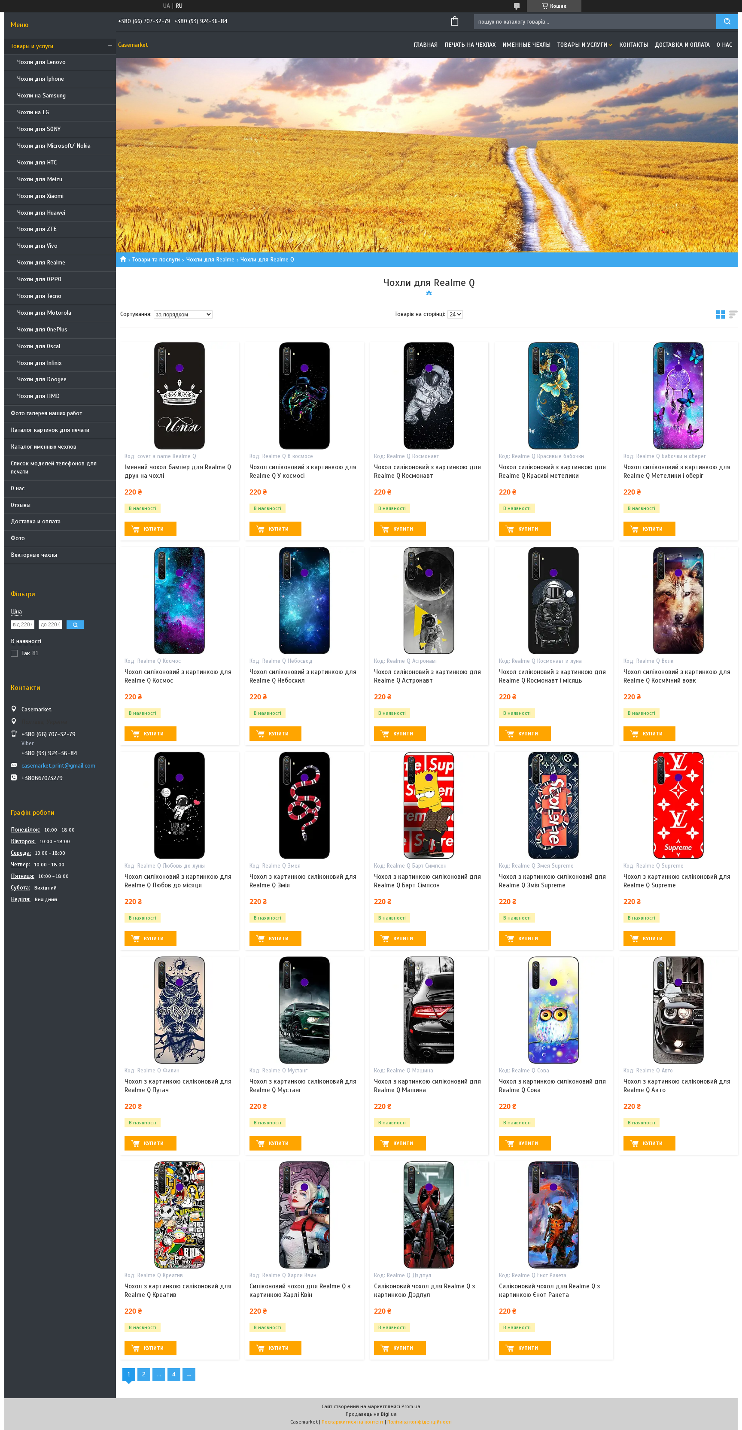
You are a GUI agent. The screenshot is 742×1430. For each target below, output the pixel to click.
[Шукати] (727, 21)
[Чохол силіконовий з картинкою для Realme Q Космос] (179, 600)
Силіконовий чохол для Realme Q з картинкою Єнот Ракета (549, 1290)
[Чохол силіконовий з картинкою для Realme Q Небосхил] (304, 600)
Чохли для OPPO (39, 279)
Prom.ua (410, 1406)
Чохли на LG (33, 112)
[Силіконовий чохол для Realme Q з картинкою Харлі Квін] (304, 1215)
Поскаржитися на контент (352, 1422)
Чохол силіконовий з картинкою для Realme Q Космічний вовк (676, 676)
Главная (426, 45)
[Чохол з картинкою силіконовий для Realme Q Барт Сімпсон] (429, 805)
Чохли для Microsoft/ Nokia (54, 145)
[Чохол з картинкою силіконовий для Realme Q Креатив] (179, 1215)
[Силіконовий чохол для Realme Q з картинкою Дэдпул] (429, 1215)
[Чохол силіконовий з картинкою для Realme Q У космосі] (304, 395)
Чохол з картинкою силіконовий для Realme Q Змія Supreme (552, 881)
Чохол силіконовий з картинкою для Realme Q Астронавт (427, 676)
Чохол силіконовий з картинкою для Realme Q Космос (178, 676)
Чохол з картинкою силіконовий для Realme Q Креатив (178, 1290)
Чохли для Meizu (39, 179)
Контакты (633, 45)
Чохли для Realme (41, 262)
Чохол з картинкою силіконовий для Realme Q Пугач (178, 1086)
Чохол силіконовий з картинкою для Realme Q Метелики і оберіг (676, 471)
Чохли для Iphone (40, 78)
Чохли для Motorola (44, 312)
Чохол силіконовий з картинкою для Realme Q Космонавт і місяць (552, 676)
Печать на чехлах (470, 45)
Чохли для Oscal (38, 346)
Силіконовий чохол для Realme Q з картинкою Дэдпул (424, 1290)
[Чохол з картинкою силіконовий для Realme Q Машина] (429, 1010)
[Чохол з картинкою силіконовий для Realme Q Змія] (304, 805)
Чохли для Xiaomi (40, 196)
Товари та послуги (156, 259)
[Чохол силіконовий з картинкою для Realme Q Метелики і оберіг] (678, 395)
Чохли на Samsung (41, 95)
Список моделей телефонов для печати (54, 467)
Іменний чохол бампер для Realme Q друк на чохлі (178, 471)
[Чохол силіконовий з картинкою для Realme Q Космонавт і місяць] (554, 600)
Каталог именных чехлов (43, 446)
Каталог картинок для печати (50, 430)
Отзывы (20, 505)
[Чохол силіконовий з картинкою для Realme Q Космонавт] (429, 395)
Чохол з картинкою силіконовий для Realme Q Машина (427, 1086)
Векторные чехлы (34, 555)
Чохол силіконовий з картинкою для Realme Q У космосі (302, 471)
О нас (17, 488)
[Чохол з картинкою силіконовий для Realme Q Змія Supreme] (554, 805)
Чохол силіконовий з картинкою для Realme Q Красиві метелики (552, 471)
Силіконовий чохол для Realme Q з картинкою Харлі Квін (299, 1290)
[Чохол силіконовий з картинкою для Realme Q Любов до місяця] (179, 805)
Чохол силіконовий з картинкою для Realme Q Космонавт (427, 471)
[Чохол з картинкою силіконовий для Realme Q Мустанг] (304, 1010)
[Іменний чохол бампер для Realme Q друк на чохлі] (179, 395)
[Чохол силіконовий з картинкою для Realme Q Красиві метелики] (554, 395)
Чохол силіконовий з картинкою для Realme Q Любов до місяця (178, 881)
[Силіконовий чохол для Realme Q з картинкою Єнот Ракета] (554, 1215)
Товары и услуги (32, 46)
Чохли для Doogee (42, 379)
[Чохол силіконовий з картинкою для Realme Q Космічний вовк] (678, 600)
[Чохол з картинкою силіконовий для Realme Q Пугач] (179, 1010)
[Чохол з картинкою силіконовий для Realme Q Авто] (678, 1010)
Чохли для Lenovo (41, 62)
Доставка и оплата (36, 521)
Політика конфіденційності (419, 1422)
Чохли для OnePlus (42, 329)
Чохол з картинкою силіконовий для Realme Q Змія (302, 881)
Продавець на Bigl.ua (371, 1414)
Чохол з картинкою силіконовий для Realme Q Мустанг (302, 1086)
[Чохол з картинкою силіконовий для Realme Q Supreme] (678, 805)
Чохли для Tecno (39, 296)
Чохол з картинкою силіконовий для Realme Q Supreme (676, 881)
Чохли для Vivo (37, 245)
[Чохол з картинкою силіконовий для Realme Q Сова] (554, 1010)
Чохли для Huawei (41, 212)
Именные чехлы (526, 45)
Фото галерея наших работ (46, 413)
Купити (154, 529)
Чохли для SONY (39, 129)
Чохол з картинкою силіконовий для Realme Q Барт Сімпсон (427, 881)
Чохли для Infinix (39, 363)
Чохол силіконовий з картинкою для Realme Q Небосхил (302, 676)
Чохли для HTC (37, 162)
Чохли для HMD (38, 396)
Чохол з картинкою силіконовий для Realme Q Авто (676, 1086)
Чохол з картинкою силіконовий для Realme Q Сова (552, 1086)
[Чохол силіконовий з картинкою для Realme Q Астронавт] (429, 600)
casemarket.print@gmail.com (58, 765)
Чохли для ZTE (37, 229)
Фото (18, 538)
